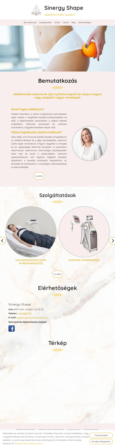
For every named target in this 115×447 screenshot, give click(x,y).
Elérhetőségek (84, 22)
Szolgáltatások (45, 22)
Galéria (66, 22)
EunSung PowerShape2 (84, 208)
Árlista (57, 22)
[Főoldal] (36, 10)
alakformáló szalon (63, 10)
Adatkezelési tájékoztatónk (29, 443)
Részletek (31, 262)
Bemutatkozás (30, 22)
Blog (74, 22)
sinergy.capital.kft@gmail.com (32, 317)
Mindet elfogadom (101, 441)
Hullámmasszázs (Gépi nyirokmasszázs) (31, 210)
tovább (39, 176)
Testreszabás (101, 435)
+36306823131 (24, 313)
